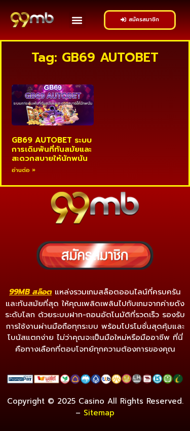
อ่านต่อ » (23, 170)
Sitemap (99, 412)
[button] (77, 20)
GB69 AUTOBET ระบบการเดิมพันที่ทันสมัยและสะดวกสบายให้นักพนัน (52, 149)
